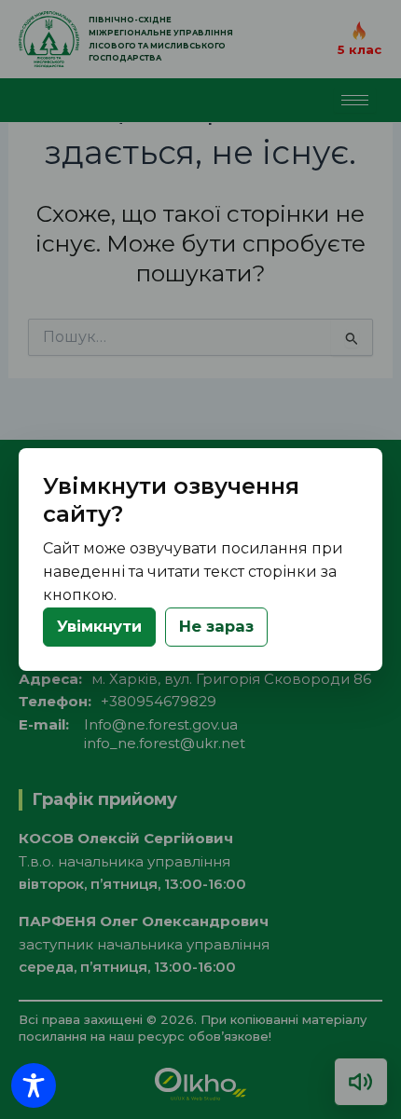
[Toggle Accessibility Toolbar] (33, 1085)
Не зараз (216, 626)
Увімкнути (99, 626)
